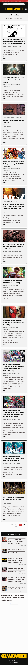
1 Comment (5, 212)
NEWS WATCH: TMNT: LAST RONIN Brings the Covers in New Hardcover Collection (13, 120)
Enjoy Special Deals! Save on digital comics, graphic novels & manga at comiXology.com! (12, 598)
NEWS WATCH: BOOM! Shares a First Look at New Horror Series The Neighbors (13, 80)
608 (20, 524)
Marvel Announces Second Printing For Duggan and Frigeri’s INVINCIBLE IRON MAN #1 (13, 164)
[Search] (24, 4)
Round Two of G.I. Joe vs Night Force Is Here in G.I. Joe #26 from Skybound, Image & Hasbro (16, 570)
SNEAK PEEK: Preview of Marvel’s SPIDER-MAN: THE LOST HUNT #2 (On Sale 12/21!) (13, 323)
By (7, 46)
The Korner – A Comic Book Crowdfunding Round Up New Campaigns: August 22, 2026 (15, 560)
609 (24, 524)
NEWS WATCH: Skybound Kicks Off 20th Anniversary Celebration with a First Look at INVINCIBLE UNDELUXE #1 (14, 42)
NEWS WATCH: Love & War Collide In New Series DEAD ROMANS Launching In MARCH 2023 (13, 246)
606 (12, 524)
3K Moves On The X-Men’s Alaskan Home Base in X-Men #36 (16, 588)
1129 (15, 526)
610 (9, 526)
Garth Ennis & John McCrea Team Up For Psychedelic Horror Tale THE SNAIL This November (16, 579)
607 (16, 524)
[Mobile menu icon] (26, 9)
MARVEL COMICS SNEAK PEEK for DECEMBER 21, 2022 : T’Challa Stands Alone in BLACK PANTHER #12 (13, 458)
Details (4, 58)
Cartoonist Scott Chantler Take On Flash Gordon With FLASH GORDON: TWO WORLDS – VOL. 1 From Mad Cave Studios (16, 540)
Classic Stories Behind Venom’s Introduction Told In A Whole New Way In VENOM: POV (16, 551)
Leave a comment (7, 48)
